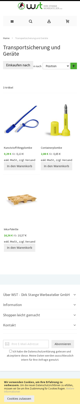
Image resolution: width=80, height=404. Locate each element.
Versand (30, 160)
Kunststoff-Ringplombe (18, 148)
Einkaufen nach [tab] (18, 65)
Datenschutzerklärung (41, 351)
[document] (40, 391)
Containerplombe (51, 148)
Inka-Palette (11, 229)
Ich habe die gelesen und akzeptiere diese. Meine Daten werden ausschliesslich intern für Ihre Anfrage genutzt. (40, 355)
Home (6, 38)
